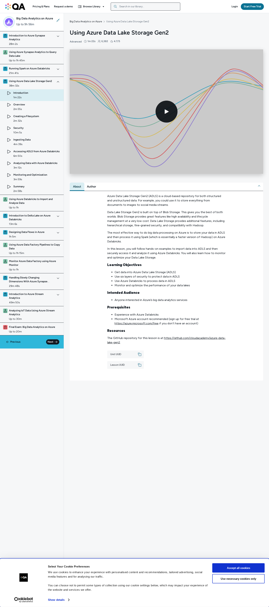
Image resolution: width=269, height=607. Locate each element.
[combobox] (145, 7)
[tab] (77, 186)
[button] (41, 6)
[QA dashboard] (15, 6)
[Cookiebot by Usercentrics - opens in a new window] (24, 600)
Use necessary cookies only (238, 578)
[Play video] (167, 112)
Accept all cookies (238, 567)
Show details (56, 599)
